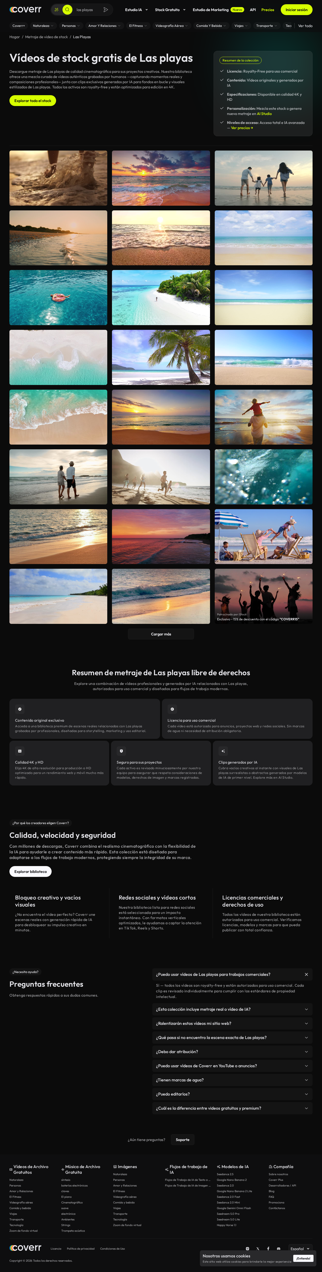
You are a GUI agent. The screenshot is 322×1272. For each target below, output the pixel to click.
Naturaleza (16, 1180)
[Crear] (57, 10)
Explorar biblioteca (30, 871)
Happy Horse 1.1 (226, 1225)
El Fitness (15, 1196)
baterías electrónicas (74, 1185)
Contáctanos (277, 1208)
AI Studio (264, 113)
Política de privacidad (81, 1248)
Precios (267, 9)
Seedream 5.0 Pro (228, 1213)
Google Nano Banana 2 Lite (234, 1191)
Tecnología (16, 1225)
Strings (65, 1225)
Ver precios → (242, 127)
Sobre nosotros (278, 1174)
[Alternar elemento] (306, 974)
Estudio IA (133, 9)
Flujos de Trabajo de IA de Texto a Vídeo (188, 1180)
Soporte (183, 1139)
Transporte (16, 1219)
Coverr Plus (276, 1180)
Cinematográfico (72, 1202)
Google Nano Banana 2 (232, 1180)
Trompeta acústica (73, 1230)
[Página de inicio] (25, 9)
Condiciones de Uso (112, 1248)
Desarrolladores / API (282, 1185)
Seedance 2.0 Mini (228, 1202)
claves (65, 1191)
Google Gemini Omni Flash (234, 1208)
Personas (15, 1185)
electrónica (68, 1213)
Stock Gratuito (167, 9)
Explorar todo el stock (32, 100)
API (253, 9)
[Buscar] (67, 10)
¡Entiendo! (303, 1258)
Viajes (13, 1213)
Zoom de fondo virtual (23, 1230)
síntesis (65, 1180)
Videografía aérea (21, 1202)
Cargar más (161, 634)
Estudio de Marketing (217, 9)
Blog (271, 1191)
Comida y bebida (20, 1208)
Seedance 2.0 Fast (228, 1196)
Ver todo (305, 25)
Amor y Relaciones (21, 1191)
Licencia (56, 1248)
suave (64, 1208)
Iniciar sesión (297, 9)
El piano (66, 1196)
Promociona (276, 1202)
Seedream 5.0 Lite (228, 1219)
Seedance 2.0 (225, 1185)
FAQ (271, 1196)
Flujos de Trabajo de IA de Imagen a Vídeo (188, 1185)
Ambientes (67, 1219)
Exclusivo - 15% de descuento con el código (258, 619)
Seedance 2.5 (225, 1174)
